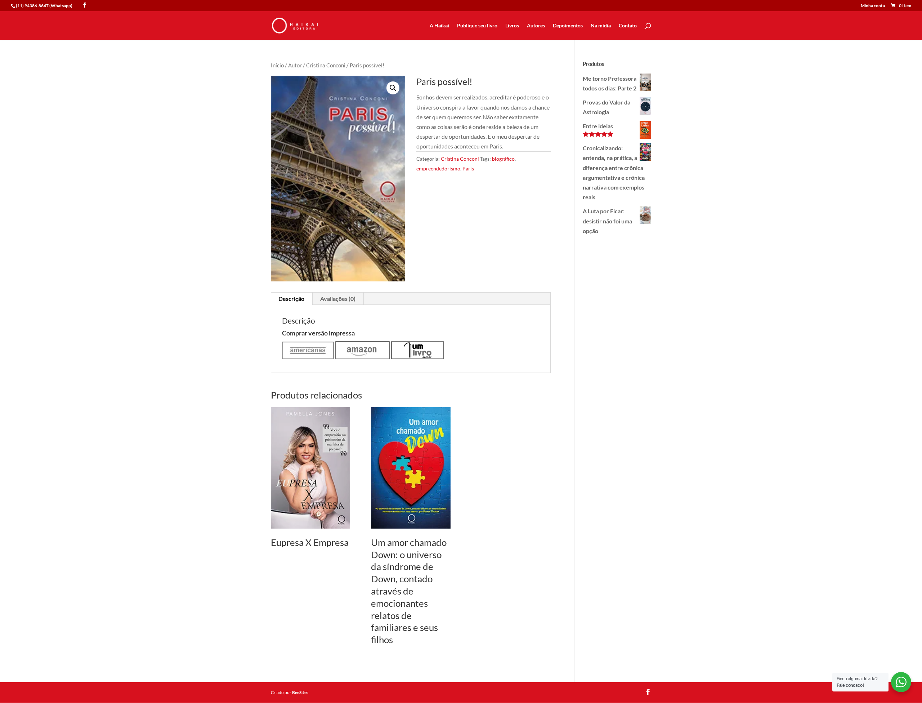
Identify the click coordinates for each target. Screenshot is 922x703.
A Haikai (439, 25)
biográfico (503, 159)
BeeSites (300, 692)
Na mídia (601, 25)
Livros (512, 25)
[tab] (291, 299)
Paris (468, 168)
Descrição (291, 298)
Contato (628, 25)
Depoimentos (568, 25)
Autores (536, 25)
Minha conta (873, 6)
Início (277, 65)
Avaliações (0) (337, 298)
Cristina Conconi (325, 65)
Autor (295, 65)
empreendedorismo (438, 168)
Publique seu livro (477, 25)
